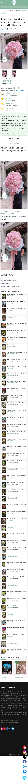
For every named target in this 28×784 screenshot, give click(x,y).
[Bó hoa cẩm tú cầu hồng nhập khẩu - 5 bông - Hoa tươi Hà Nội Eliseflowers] (14, 51)
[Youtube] (4, 728)
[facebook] (7, 728)
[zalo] (12, 728)
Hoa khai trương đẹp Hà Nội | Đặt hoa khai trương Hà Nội (14, 123)
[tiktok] (10, 728)
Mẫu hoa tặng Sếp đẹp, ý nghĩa (10, 291)
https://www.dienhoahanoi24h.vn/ (13, 722)
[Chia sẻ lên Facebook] (6, 78)
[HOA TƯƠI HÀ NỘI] (14, 2)
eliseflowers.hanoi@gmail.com (11, 720)
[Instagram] (2, 728)
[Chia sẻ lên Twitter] (8, 78)
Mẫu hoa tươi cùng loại (10, 657)
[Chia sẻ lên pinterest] (9, 78)
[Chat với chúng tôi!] (25, 771)
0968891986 (16, 88)
